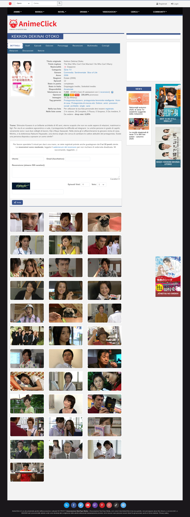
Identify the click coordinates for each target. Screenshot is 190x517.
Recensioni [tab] (78, 46)
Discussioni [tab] (28, 51)
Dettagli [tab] (15, 46)
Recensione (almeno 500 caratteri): (28, 165)
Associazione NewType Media (77, 511)
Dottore (99, 103)
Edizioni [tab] (49, 46)
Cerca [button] (134, 12)
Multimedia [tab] (92, 46)
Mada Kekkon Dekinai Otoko (168, 163)
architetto (74, 106)
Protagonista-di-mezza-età (83, 103)
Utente (15, 159)
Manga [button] (39, 12)
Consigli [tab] (105, 46)
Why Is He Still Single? (168, 120)
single (82, 106)
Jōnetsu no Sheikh (168, 293)
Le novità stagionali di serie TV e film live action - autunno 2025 (138, 135)
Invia (18, 202)
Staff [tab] (27, 46)
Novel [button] (61, 12)
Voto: (94, 184)
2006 (66, 75)
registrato (109, 109)
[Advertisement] (124, 25)
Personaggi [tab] (63, 46)
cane (88, 106)
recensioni (104, 92)
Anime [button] (17, 12)
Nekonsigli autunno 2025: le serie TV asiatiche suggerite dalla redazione (137, 110)
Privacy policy (163, 513)
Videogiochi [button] (109, 12)
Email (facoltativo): (56, 159)
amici (105, 103)
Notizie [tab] (41, 51)
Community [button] (159, 12)
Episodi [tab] (37, 46)
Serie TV (67, 70)
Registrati (162, 4)
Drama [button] (83, 12)
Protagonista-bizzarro (73, 100)
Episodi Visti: (74, 184)
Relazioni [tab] (13, 51)
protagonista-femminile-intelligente (99, 100)
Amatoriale (68, 89)
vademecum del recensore (65, 147)
